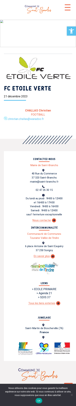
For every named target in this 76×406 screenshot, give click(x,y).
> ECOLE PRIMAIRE (44, 289)
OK (39, 400)
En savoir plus (42, 256)
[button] (71, 31)
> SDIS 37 (44, 297)
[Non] (71, 395)
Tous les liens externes (41, 303)
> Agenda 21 (44, 293)
